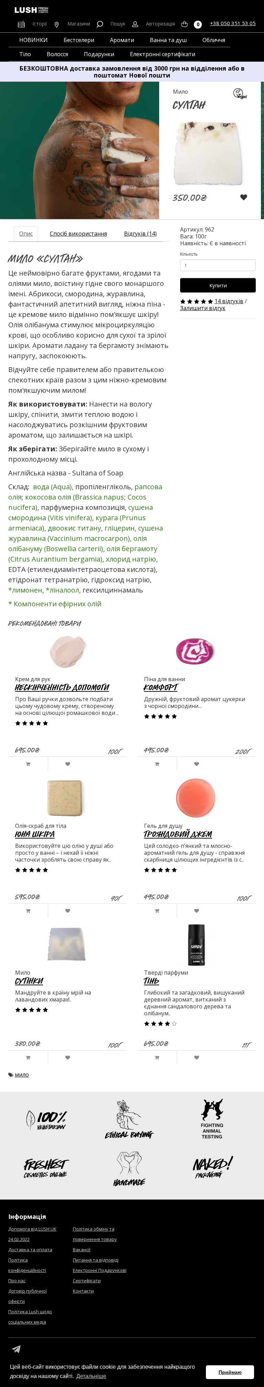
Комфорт (160, 687)
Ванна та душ (168, 40)
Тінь (151, 981)
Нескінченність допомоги (62, 687)
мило (22, 1074)
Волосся (57, 54)
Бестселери (79, 40)
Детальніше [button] (91, 1376)
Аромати (122, 40)
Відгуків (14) (140, 233)
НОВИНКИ (33, 40)
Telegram (16, 1349)
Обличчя (213, 40)
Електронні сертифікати (162, 54)
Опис (26, 233)
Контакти (83, 1291)
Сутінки (29, 981)
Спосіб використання (78, 233)
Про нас (16, 1280)
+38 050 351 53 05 (233, 23)
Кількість (189, 254)
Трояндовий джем (178, 834)
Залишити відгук (203, 308)
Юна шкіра (35, 834)
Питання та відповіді (96, 1260)
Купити (218, 285)
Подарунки (99, 54)
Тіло (25, 54)
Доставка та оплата (30, 1249)
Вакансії (81, 1249)
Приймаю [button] (230, 1372)
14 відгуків (228, 301)
